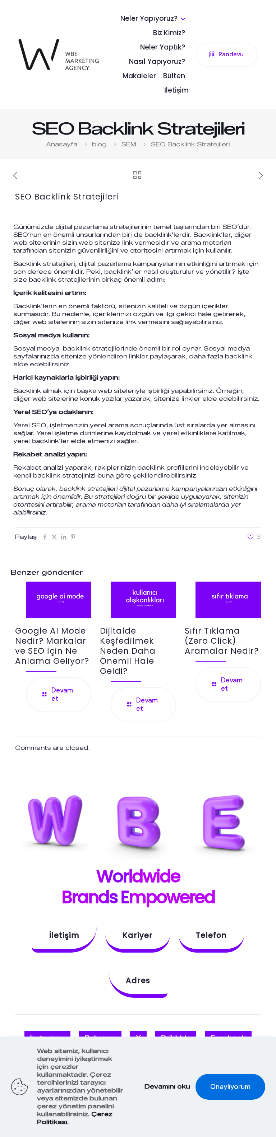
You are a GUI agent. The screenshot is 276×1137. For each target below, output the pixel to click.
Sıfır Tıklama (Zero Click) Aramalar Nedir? (222, 641)
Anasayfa (61, 144)
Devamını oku (167, 1086)
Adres (138, 980)
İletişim (64, 935)
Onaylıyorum (230, 1086)
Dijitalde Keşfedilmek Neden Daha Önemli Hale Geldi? (128, 651)
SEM (128, 144)
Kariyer (138, 935)
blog (99, 144)
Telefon (211, 935)
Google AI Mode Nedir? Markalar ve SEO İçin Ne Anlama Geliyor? (52, 646)
